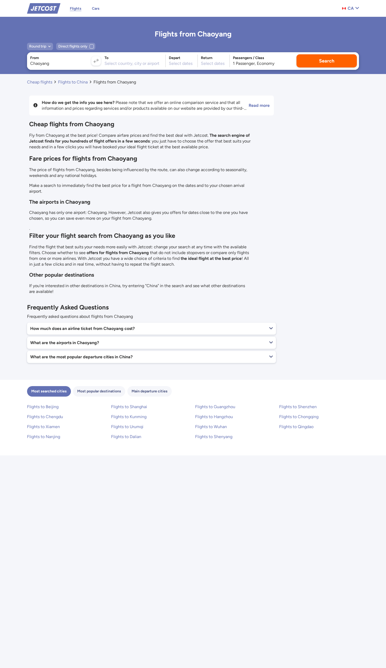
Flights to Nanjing (43, 436)
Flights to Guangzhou (215, 406)
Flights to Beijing (43, 406)
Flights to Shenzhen (298, 406)
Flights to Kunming (129, 416)
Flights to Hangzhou (214, 416)
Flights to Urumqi (127, 426)
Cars (96, 8)
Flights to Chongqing (299, 416)
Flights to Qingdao (296, 426)
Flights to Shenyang (213, 436)
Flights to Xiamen (43, 426)
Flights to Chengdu (45, 416)
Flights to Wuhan (211, 426)
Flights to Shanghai (129, 406)
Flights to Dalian (126, 436)
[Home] (43, 8)
